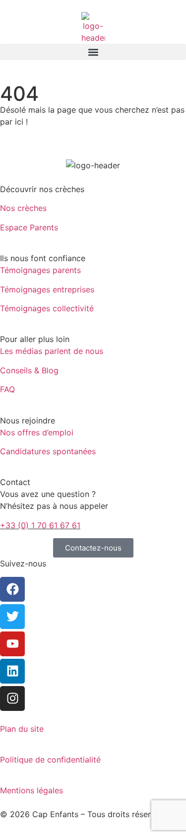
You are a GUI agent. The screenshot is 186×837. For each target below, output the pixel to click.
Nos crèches (23, 208)
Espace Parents (29, 227)
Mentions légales (31, 790)
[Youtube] (12, 643)
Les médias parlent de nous (51, 351)
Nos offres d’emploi (36, 432)
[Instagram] (12, 698)
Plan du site (22, 729)
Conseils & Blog (29, 370)
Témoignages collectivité (47, 308)
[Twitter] (12, 616)
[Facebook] (12, 589)
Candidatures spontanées (48, 451)
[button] (93, 52)
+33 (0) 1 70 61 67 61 (40, 525)
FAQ (7, 389)
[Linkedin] (12, 671)
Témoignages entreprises (47, 289)
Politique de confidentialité (50, 760)
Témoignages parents (40, 270)
